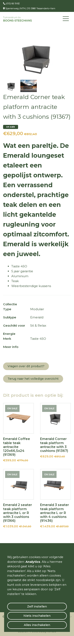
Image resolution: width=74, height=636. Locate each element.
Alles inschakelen (37, 625)
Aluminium (19, 276)
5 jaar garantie (22, 271)
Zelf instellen (37, 606)
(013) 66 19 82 (12, 3)
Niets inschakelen (37, 616)
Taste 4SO (19, 266)
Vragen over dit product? (26, 366)
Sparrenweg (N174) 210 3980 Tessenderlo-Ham (30, 8)
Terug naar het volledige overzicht (33, 379)
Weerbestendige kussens (31, 286)
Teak (15, 281)
